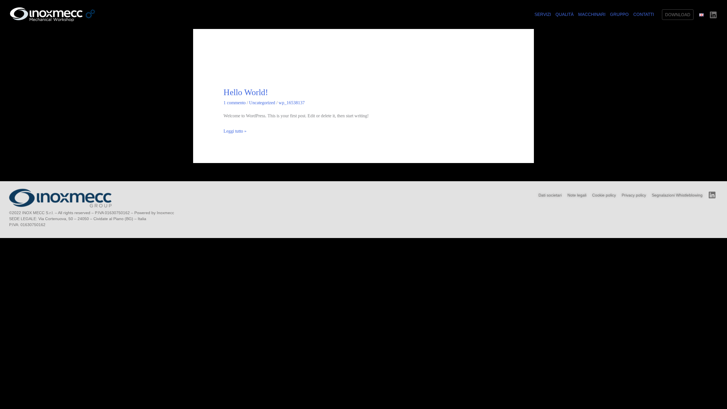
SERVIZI (542, 14)
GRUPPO (619, 14)
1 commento (234, 102)
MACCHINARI (591, 14)
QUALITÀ (564, 14)
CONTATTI (643, 14)
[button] (677, 14)
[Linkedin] (713, 15)
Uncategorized (262, 102)
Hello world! (245, 92)
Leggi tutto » (234, 130)
